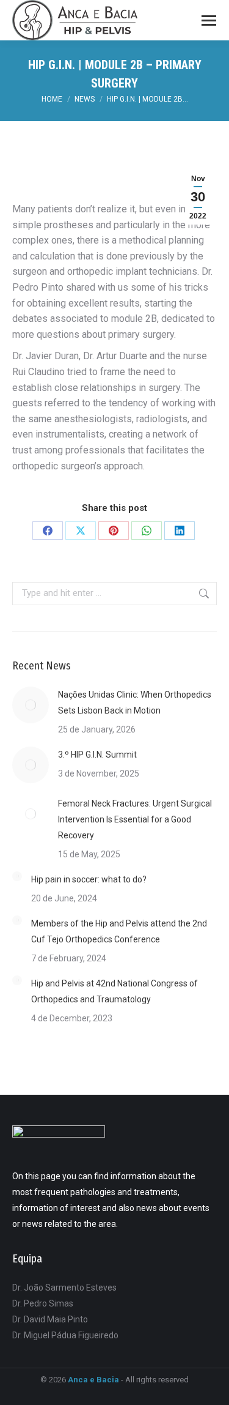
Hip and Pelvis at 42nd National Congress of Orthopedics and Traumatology (114, 991)
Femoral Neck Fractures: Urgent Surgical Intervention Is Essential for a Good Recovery (135, 819)
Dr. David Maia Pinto (50, 1319)
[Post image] (30, 705)
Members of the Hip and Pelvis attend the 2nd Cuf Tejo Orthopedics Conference (119, 931)
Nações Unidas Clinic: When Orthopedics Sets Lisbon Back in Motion (134, 702)
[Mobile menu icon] (209, 20)
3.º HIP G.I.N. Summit (97, 754)
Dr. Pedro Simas (42, 1303)
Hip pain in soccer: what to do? (89, 879)
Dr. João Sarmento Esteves (64, 1287)
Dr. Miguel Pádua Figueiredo (65, 1335)
